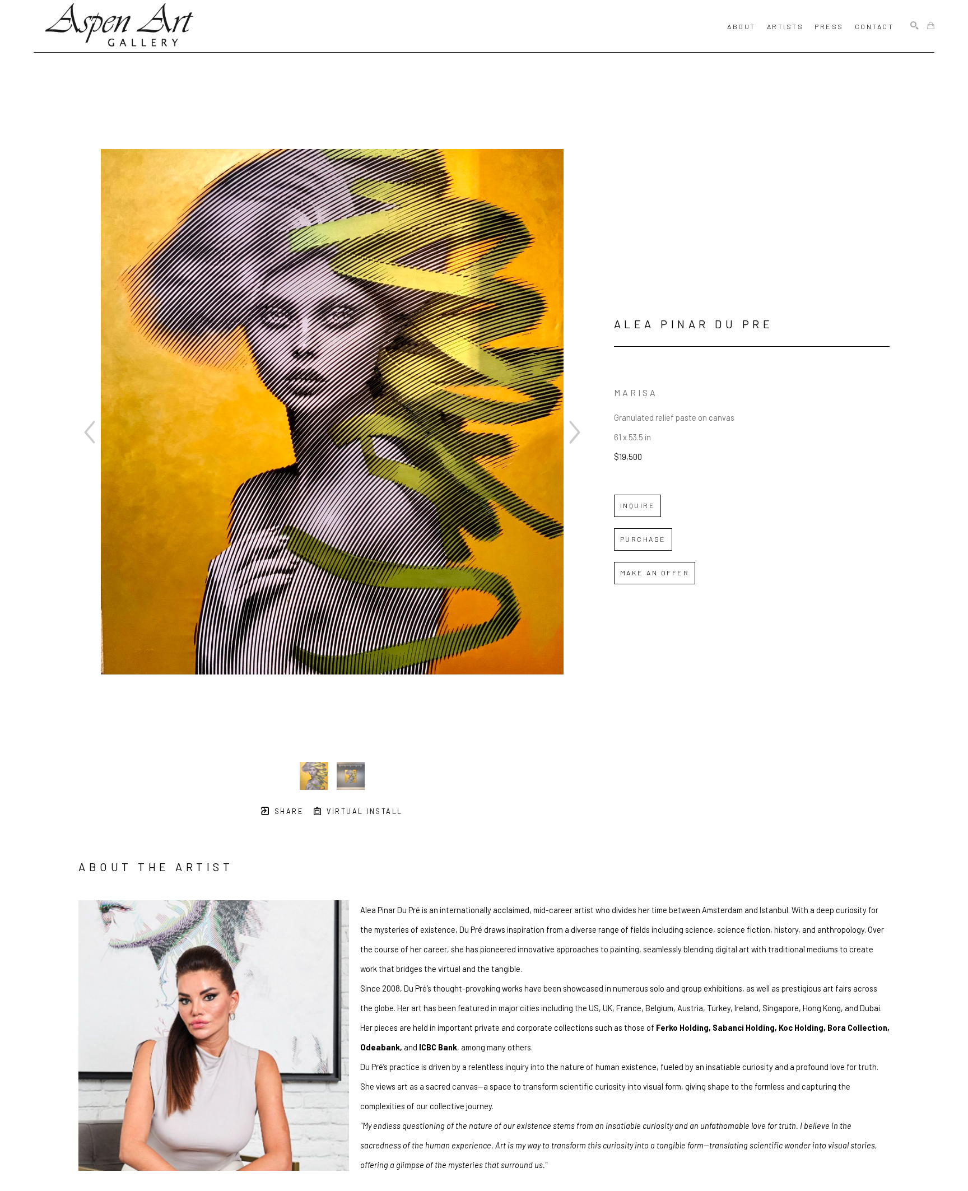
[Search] (914, 26)
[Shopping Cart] (930, 26)
